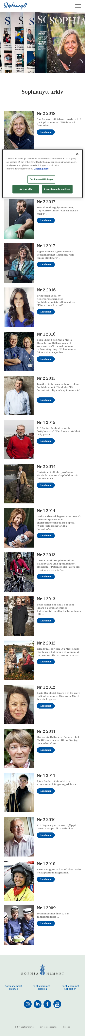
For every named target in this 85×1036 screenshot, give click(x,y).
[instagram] (28, 1004)
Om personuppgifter (48, 1027)
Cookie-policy (41, 168)
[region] (42, 173)
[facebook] (47, 1004)
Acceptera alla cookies (57, 189)
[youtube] (57, 1004)
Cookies (66, 1027)
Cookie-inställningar (41, 179)
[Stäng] (77, 153)
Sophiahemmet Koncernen (70, 987)
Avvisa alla (26, 189)
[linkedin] (38, 1004)
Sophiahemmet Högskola (41, 987)
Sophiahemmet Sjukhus (13, 987)
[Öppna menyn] (78, 6)
